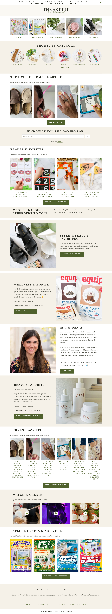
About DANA (66, 370)
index (59, 142)
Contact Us (43, 604)
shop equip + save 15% (25, 311)
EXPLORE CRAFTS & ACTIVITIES (55, 576)
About (73, 4)
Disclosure (59, 604)
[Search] (87, 137)
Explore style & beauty (71, 254)
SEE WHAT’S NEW (55, 122)
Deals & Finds (57, 4)
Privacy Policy (78, 604)
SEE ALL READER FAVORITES (55, 201)
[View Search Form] (100, 2)
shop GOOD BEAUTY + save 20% (28, 416)
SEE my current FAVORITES (55, 484)
